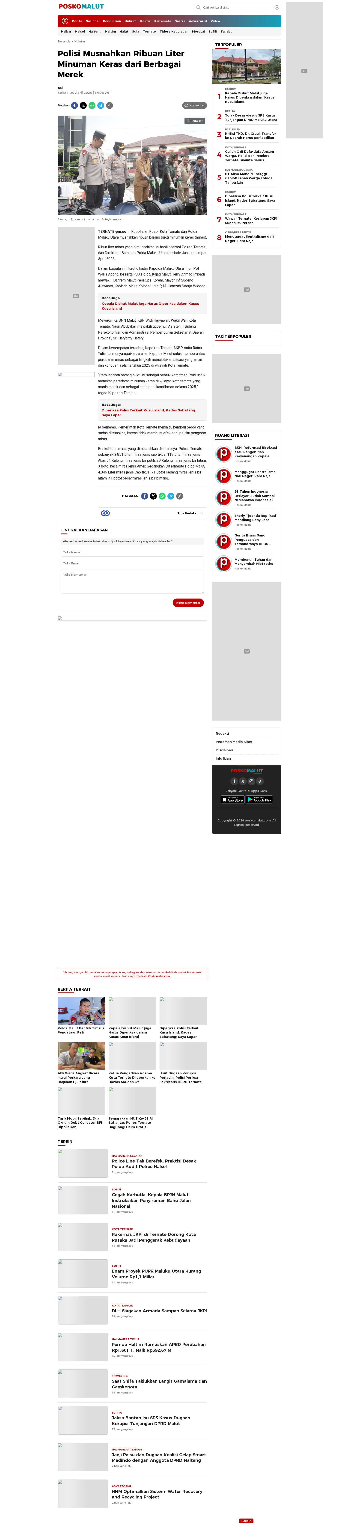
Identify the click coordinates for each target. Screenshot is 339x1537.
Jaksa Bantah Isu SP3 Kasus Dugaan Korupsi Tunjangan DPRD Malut (151, 1420)
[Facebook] (74, 105)
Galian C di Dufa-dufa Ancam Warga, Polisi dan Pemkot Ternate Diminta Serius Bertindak (249, 158)
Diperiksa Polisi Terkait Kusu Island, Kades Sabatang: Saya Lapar (149, 412)
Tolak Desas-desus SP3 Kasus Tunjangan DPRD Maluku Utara (251, 118)
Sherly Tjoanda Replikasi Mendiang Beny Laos (255, 518)
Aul (60, 88)
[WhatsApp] (92, 105)
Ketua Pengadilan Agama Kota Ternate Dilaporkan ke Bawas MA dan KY (132, 1077)
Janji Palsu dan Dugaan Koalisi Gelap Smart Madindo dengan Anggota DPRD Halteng (159, 1457)
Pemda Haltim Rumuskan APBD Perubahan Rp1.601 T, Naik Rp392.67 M (159, 1347)
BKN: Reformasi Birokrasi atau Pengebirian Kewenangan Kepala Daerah (256, 454)
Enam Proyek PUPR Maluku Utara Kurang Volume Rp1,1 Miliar (156, 1273)
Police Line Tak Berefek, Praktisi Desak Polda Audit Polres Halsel (154, 1163)
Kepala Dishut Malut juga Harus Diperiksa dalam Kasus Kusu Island (150, 306)
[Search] (277, 7)
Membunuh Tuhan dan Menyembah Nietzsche (254, 562)
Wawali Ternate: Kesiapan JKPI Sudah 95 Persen (251, 221)
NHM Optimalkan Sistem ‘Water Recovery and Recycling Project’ (157, 1494)
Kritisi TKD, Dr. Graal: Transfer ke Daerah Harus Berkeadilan (250, 136)
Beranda (64, 41)
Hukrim (79, 41)
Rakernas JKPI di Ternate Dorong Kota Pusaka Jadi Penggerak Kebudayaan (154, 1237)
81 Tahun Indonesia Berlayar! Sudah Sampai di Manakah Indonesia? (255, 496)
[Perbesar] (132, 213)
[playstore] (259, 799)
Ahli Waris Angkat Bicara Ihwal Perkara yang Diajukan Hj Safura (78, 1077)
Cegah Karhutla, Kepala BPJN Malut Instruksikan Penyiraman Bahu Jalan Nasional (151, 1200)
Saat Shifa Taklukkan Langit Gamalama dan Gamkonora (159, 1384)
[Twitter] (83, 105)
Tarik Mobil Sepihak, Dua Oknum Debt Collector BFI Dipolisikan (80, 1123)
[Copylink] (109, 105)
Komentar (197, 105)
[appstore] (233, 799)
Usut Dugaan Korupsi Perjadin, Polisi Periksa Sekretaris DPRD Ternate (181, 1077)
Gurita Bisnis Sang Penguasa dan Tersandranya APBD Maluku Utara (251, 541)
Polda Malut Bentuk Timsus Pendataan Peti (81, 1030)
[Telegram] (100, 105)
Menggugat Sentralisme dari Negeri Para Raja (249, 239)
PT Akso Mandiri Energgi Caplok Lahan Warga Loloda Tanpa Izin (249, 178)
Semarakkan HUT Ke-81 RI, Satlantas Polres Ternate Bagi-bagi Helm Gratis (131, 1123)
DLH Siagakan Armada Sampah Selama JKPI (159, 1310)
